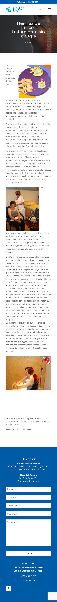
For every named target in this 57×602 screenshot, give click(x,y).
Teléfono (13, 505)
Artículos (28, 42)
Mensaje (14, 522)
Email (12, 497)
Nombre (13, 489)
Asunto (13, 514)
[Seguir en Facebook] (8, 588)
